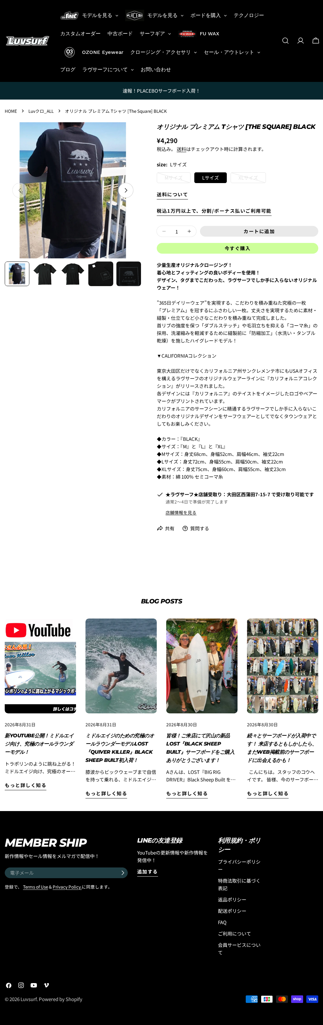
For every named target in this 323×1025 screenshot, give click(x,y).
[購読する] (122, 872)
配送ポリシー (232, 910)
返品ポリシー (232, 899)
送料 (181, 149)
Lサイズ (210, 177)
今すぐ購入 (238, 248)
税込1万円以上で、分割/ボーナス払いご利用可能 (214, 210)
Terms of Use (35, 887)
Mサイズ (174, 178)
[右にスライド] (125, 190)
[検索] (285, 40)
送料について (172, 194)
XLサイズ (248, 178)
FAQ (222, 922)
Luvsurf (29, 999)
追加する (147, 871)
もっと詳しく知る (25, 785)
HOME (11, 111)
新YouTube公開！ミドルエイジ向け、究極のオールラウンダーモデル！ (39, 744)
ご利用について (234, 933)
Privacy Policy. (67, 887)
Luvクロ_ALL (41, 111)
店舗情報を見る (181, 512)
